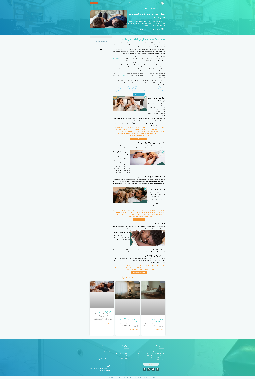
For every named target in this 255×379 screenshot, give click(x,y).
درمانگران (120, 3)
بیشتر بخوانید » (159, 329)
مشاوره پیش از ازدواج (126, 75)
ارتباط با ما (107, 3)
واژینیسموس (115, 58)
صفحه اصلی (150, 3)
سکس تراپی (162, 8)
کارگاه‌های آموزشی (130, 3)
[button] (92, 42)
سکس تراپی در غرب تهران (105, 312)
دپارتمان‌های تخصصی (142, 3)
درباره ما (114, 3)
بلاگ (101, 3)
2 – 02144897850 (106, 354)
